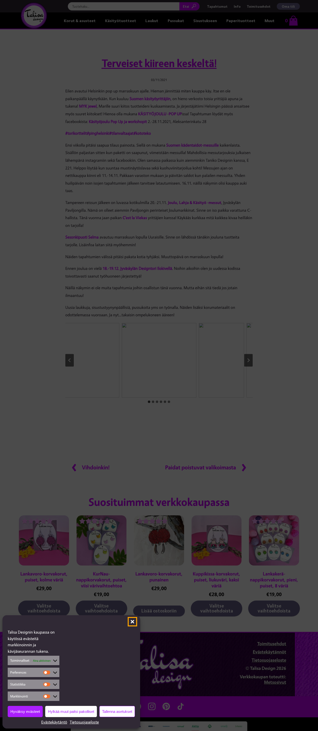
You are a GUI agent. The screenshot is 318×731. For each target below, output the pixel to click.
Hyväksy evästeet (25, 711)
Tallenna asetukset (117, 711)
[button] (132, 621)
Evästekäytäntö (54, 722)
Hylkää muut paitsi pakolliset (71, 711)
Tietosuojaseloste (84, 722)
